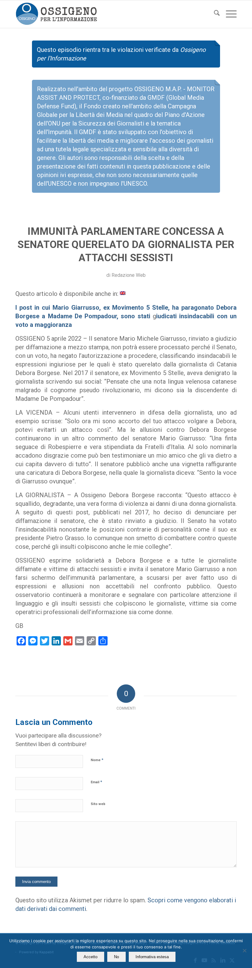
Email (96, 782)
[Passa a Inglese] (122, 293)
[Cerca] (214, 14)
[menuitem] (214, 14)
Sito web (98, 804)
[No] (244, 950)
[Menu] (228, 14)
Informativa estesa (152, 956)
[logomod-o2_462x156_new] (56, 14)
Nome (97, 759)
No (116, 956)
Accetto (90, 956)
